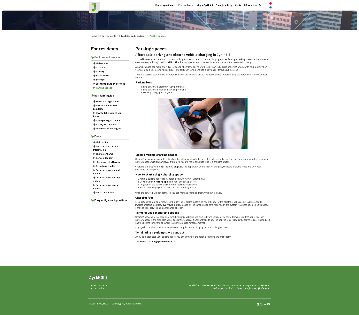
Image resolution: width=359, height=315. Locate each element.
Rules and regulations (107, 101)
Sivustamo (138, 304)
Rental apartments (165, 5)
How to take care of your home (107, 115)
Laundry (99, 71)
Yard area (101, 67)
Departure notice (104, 192)
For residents (185, 5)
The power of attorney (107, 162)
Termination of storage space (106, 179)
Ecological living (224, 5)
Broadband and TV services (110, 83)
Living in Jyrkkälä (204, 5)
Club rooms (101, 63)
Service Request (104, 158)
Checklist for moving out (108, 128)
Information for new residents (105, 107)
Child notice (101, 142)
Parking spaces (103, 87)
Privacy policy (119, 304)
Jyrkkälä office (171, 62)
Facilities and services (132, 36)
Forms (98, 136)
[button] (260, 5)
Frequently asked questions (110, 200)
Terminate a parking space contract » (155, 241)
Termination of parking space (106, 172)
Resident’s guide (104, 95)
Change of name (104, 153)
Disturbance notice (105, 166)
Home (94, 36)
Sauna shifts (102, 75)
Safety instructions (105, 124)
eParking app (175, 166)
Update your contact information (105, 148)
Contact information (245, 5)
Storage (100, 79)
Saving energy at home (107, 120)
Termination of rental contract (105, 187)
